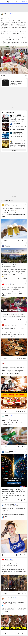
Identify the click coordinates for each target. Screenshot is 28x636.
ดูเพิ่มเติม (14, 274)
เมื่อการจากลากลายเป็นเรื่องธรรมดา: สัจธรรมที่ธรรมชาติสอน (12, 266)
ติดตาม (11, 13)
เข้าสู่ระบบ (24, 1)
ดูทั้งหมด (14, 150)
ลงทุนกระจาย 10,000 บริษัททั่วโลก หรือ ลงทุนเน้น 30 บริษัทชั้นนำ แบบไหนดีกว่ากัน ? (13, 490)
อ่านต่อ (3, 216)
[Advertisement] (14, 7)
